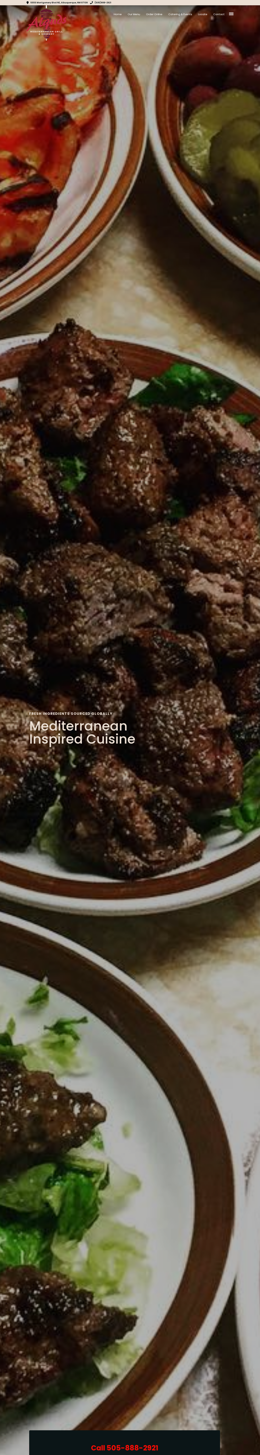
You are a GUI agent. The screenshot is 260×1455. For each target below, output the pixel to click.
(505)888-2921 (103, 2)
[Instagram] (232, 2)
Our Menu (134, 14)
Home (118, 14)
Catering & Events (180, 14)
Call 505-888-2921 (124, 1448)
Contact (219, 14)
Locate (202, 14)
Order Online (154, 14)
